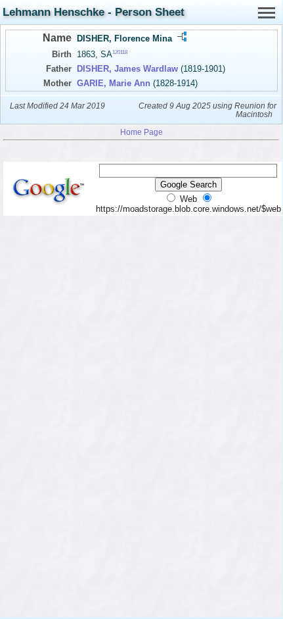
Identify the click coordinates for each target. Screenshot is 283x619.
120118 (119, 52)
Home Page (141, 132)
